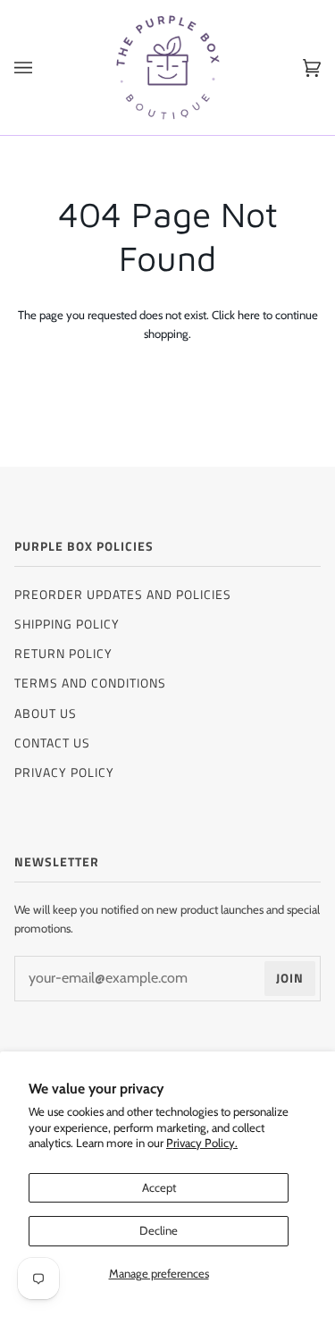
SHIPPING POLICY (67, 623)
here (249, 315)
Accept (159, 1187)
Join (290, 977)
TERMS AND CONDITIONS (90, 682)
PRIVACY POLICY (64, 772)
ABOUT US (45, 713)
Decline (158, 1230)
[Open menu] (41, 67)
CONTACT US (52, 742)
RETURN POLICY (63, 653)
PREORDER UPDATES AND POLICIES (122, 594)
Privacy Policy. (202, 1142)
